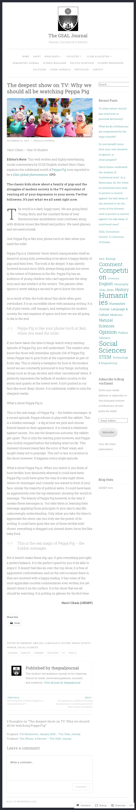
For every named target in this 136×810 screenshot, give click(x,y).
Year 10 (72, 653)
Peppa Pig (59, 170)
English (38, 643)
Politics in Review (82, 63)
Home (25, 56)
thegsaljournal (44, 140)
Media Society (81, 643)
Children (12, 653)
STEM (105, 357)
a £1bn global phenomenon (29, 175)
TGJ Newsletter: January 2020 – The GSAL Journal (49, 734)
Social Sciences (28, 647)
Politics (123, 333)
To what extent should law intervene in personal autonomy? (112, 114)
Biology (111, 258)
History (122, 289)
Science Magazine (54, 63)
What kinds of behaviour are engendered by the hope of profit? (114, 131)
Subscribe (108, 432)
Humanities (113, 298)
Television (52, 653)
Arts (101, 258)
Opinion (11, 647)
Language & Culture (58, 643)
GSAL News (106, 290)
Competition (113, 273)
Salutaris (39, 69)
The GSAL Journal (68, 35)
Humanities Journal (26, 63)
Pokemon (38, 653)
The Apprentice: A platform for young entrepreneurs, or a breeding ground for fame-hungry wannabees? (74, 702)
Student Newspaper (111, 63)
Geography (121, 284)
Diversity (113, 278)
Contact (98, 69)
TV (63, 653)
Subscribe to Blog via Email (111, 381)
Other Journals (60, 69)
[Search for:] (114, 84)
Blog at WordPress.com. (22, 801)
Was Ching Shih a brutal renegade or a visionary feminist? (25, 700)
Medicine (116, 315)
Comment (26, 643)
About (37, 56)
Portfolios (81, 69)
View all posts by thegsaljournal (62, 682)
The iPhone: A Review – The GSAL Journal (45, 738)
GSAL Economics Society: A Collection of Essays (111, 237)
